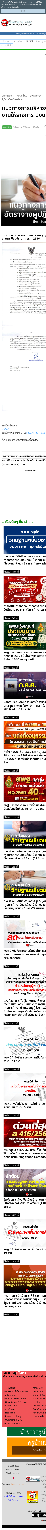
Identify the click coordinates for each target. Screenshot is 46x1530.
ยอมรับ (23, 11)
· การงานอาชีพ (38, 1416)
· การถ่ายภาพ (9, 1409)
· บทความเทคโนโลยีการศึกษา (16, 1391)
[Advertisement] (23, 1340)
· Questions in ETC (13, 1420)
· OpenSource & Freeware (16, 1402)
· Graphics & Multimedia (15, 1398)
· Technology (10, 1388)
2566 (22, 464)
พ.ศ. (16, 464)
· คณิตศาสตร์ (37, 1391)
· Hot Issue (9, 1412)
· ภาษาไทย (36, 1402)
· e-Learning (10, 1395)
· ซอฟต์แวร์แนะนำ (11, 1405)
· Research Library (12, 1416)
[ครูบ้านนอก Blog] (29, 40)
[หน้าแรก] (5, 40)
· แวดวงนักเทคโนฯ (12, 1423)
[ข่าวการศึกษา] (17, 40)
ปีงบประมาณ (8, 464)
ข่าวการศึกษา (8, 96)
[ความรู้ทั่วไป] (6, 44)
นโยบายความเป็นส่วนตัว (10, 7)
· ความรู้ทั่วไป (37, 1388)
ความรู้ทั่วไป (22, 96)
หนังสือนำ (5, 429)
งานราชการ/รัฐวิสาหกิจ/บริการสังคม (21, 97)
